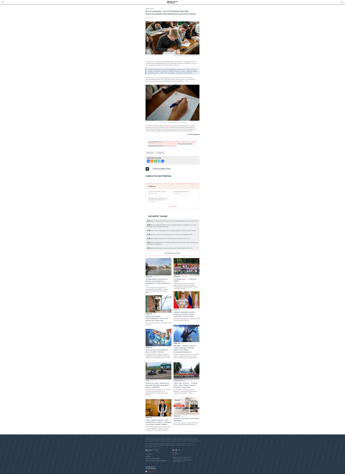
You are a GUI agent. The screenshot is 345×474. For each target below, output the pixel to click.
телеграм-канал (169, 142)
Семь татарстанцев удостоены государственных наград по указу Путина (171, 230)
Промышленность (179, 380)
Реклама (148, 456)
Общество (150, 8)
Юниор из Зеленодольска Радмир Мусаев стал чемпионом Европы (186, 316)
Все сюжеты (173, 206)
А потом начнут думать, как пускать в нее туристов (158, 320)
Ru (174, 453)
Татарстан (160, 153)
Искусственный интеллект (181, 192)
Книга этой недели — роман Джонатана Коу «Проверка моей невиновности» (186, 421)
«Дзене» (175, 146)
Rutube (167, 146)
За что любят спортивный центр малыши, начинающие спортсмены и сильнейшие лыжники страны (185, 388)
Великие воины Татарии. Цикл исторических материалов (158, 199)
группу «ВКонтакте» (183, 142)
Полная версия (150, 467)
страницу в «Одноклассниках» (165, 144)
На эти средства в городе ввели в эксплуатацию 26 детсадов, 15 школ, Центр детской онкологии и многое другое (158, 286)
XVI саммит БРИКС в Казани (157, 192)
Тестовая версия (151, 468)
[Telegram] (159, 161)
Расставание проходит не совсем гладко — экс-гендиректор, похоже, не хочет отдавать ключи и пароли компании (158, 425)
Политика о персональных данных (156, 461)
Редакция (148, 454)
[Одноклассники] (151, 161)
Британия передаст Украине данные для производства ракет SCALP (170, 248)
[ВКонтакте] (148, 161)
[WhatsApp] (155, 161)
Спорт (147, 380)
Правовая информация (152, 458)
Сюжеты (151, 186)
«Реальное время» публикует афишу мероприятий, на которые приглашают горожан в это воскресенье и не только (158, 353)
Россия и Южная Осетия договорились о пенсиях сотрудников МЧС (170, 234)
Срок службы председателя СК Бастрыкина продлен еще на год (168, 238)
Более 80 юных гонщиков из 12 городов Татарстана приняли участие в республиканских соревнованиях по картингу (158, 388)
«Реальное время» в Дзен (162, 169)
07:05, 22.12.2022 (150, 17)
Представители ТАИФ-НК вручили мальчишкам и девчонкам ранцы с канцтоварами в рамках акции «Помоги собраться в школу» (186, 283)
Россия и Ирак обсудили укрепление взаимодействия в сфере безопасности (172, 221)
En (177, 453)
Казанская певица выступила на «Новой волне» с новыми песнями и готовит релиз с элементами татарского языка (186, 352)
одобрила (167, 126)
